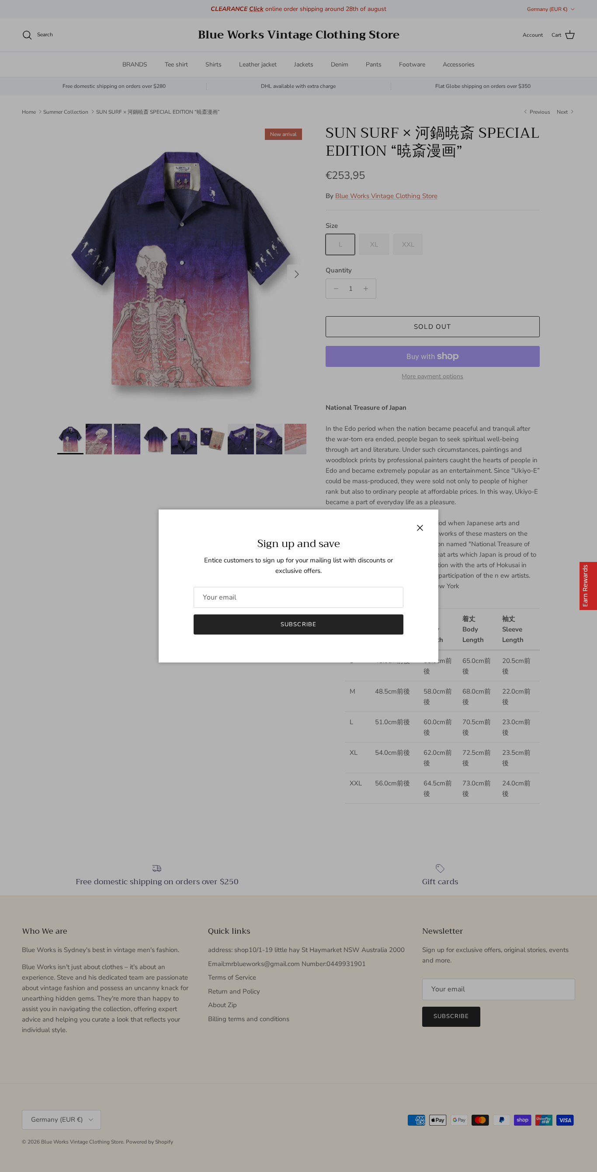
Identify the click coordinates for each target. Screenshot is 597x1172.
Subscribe (298, 624)
